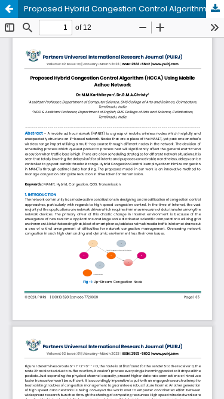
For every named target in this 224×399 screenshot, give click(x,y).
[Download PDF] (215, 9)
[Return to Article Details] (9, 9)
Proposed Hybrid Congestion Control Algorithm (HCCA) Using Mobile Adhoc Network (124, 8)
